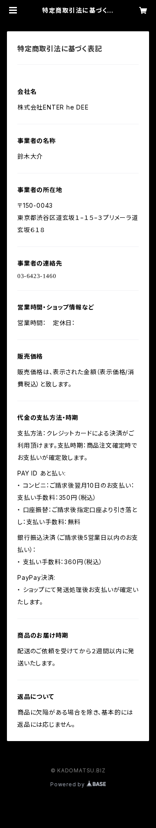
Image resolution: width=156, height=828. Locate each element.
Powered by (68, 784)
